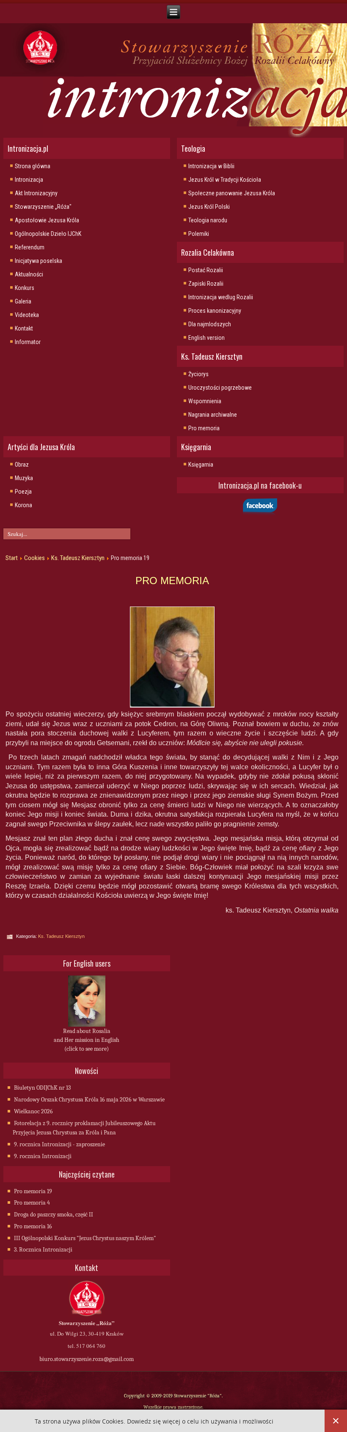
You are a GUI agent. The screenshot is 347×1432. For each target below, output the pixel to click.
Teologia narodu (207, 220)
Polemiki (198, 233)
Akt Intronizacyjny (36, 193)
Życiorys (198, 374)
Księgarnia (200, 464)
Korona (23, 505)
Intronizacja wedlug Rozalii (220, 297)
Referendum (29, 247)
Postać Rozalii (205, 270)
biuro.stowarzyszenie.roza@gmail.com (86, 1359)
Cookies (34, 558)
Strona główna (32, 166)
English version (206, 337)
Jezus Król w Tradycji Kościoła (224, 179)
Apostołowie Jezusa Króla (47, 220)
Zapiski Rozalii (205, 283)
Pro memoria (204, 428)
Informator (28, 342)
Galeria (23, 301)
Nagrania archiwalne (212, 414)
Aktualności (29, 274)
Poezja (23, 491)
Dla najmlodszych (209, 324)
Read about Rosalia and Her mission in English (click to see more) (86, 1040)
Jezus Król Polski (209, 206)
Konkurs (24, 287)
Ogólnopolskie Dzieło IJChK (48, 233)
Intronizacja (29, 179)
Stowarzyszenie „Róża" (43, 206)
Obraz (22, 464)
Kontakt (24, 328)
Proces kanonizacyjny (214, 310)
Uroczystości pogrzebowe (220, 387)
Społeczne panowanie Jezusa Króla (231, 193)
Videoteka (27, 315)
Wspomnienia (204, 401)
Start (12, 558)
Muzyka (24, 478)
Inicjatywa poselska (38, 260)
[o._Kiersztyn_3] (172, 657)
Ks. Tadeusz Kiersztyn (78, 558)
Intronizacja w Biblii (211, 166)
